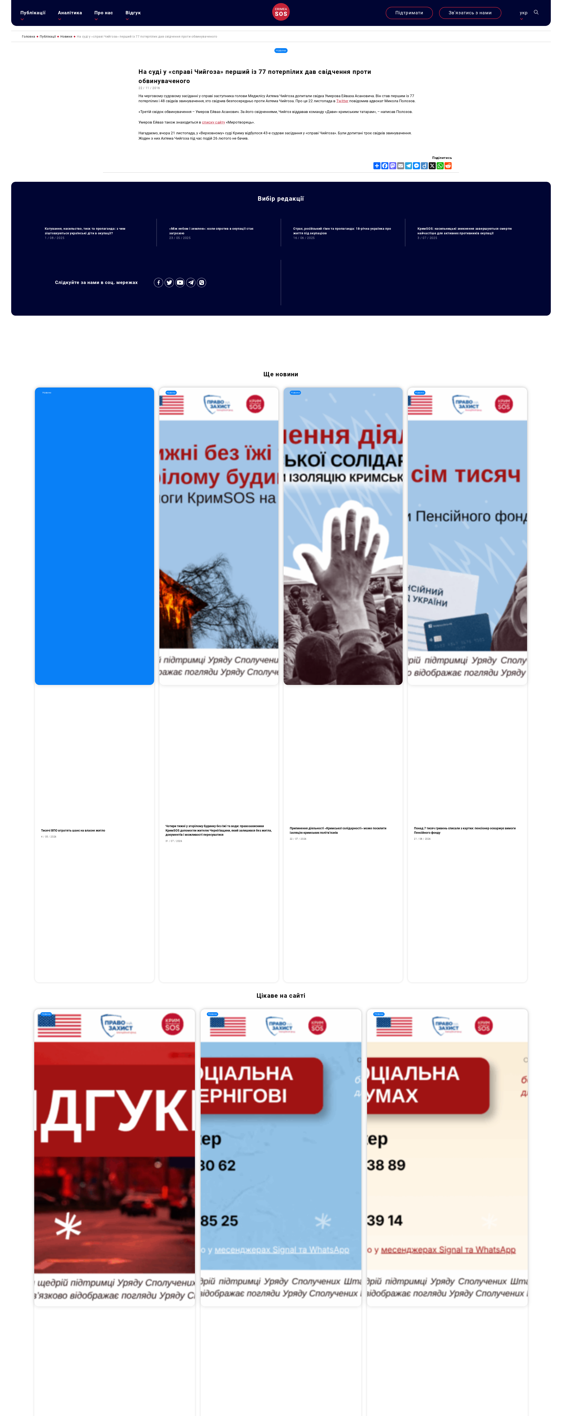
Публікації (33, 12)
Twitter (342, 101)
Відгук (133, 12)
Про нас (103, 12)
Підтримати (409, 12)
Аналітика (70, 12)
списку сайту (213, 122)
